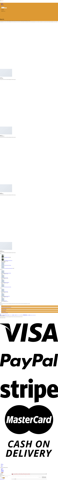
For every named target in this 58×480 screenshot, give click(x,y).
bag (0, 314)
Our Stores (2, 464)
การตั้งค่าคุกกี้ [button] (39, 477)
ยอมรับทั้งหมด (44, 477)
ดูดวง (1, 469)
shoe (24, 314)
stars (26, 314)
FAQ (1, 466)
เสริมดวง (2, 3)
